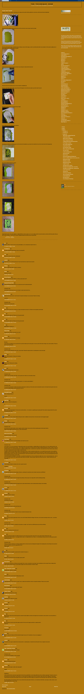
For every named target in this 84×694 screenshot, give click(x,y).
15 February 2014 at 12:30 (10, 651)
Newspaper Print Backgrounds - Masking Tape (71, 168)
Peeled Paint (63, 95)
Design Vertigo (6, 330)
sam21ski (5, 260)
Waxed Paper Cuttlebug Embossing (69, 135)
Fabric (62, 78)
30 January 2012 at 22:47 (9, 339)
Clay (62, 64)
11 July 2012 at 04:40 (8, 559)
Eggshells (62, 76)
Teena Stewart (6, 439)
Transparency (63, 119)
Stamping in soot (64, 110)
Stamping (62, 108)
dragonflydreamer (7, 294)
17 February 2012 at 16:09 (10, 442)
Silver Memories (7, 585)
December (65, 131)
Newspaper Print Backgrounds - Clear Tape (70, 166)
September (65, 132)
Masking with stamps (64, 91)
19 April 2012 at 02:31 (9, 539)
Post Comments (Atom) (11, 688)
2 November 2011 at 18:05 (10, 280)
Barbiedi (5, 659)
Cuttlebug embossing (64, 72)
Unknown (6, 265)
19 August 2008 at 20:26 (9, 257)
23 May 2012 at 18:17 (8, 547)
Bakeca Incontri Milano (8, 433)
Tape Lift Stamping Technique (66, 112)
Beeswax (62, 60)
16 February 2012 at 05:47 (10, 418)
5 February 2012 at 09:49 (10, 346)
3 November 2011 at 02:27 (10, 291)
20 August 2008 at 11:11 (9, 263)
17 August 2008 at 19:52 (9, 251)
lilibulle (5, 271)
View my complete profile (69, 186)
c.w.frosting (6, 462)
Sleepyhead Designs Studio (9, 282)
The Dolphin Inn (7, 248)
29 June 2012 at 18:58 (9, 553)
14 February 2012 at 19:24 (10, 382)
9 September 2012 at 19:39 (10, 571)
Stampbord (63, 107)
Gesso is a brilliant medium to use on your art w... (71, 157)
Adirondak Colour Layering (67, 165)
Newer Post (4, 686)
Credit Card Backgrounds (65, 69)
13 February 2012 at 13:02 (10, 358)
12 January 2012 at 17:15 (9, 333)
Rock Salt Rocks (64, 102)
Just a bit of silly (66, 150)
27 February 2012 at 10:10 (10, 490)
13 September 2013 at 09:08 (10, 630)
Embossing (63, 77)
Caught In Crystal (66, 163)
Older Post (56, 686)
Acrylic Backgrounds (66, 175)
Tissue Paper (63, 115)
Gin (5, 550)
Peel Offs (62, 94)
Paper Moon (6, 400)
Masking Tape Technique (65, 89)
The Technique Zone (42, 4)
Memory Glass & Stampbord (68, 138)
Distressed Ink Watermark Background (69, 156)
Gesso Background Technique (68, 178)
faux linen (62, 81)
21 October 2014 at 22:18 (10, 657)
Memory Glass (63, 93)
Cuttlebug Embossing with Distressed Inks (70, 141)
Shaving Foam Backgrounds (66, 103)
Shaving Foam (65, 171)
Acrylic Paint (7, 237)
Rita (5, 620)
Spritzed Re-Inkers (64, 106)
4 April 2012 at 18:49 (8, 520)
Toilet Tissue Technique (65, 116)
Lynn (5, 534)
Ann (5, 243)
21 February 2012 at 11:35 (10, 473)
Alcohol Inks (63, 57)
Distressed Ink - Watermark (65, 73)
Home (30, 686)
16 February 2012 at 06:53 (10, 430)
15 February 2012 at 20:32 (10, 397)
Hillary (5, 574)
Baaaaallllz (6, 408)
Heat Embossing (64, 85)
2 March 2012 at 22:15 (9, 496)
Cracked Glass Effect (64, 68)
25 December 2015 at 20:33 (10, 670)
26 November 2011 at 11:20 (10, 305)
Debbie (5, 354)
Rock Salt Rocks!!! (66, 177)
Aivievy (5, 633)
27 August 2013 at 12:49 (9, 618)
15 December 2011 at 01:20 (10, 316)
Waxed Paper (63, 121)
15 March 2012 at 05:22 (9, 507)
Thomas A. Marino (7, 591)
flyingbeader (6, 470)
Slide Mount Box (64, 104)
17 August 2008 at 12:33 (9, 246)
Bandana (62, 59)
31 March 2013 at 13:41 (9, 605)
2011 (63, 126)
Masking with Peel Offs (67, 162)
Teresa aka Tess (7, 561)
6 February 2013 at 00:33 (10, 594)
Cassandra (6, 415)
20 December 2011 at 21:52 (10, 328)
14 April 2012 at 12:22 (9, 531)
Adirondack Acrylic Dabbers (66, 56)
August (64, 134)
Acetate (62, 52)
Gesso (62, 82)
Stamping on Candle (66, 160)
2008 (63, 129)
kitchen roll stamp (64, 86)
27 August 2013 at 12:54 (9, 625)
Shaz (5, 254)
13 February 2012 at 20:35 (10, 371)
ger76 (5, 368)
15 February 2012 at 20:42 (10, 405)
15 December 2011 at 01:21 (10, 322)
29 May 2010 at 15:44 (8, 274)
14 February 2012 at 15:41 (10, 377)
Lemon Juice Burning (66, 169)
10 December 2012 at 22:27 (10, 588)
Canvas (62, 61)
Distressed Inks (63, 74)
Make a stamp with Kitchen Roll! (68, 148)
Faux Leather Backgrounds (67, 144)
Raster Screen (65, 154)
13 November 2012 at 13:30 (10, 577)
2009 (63, 128)
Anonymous (6, 627)
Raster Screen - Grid (64, 98)
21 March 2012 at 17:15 (9, 513)
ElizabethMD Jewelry (7, 392)
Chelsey (5, 487)
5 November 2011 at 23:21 (10, 299)
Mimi (5, 528)
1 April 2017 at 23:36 (8, 682)
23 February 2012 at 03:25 (10, 479)
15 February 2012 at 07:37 (10, 389)
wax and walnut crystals (65, 120)
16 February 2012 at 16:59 (10, 436)
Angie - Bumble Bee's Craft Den (9, 568)
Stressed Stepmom (7, 277)
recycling (62, 99)
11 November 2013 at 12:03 (10, 637)
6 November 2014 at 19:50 (10, 662)
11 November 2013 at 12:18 (10, 645)
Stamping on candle (64, 111)
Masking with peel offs (65, 90)
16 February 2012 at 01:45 (10, 412)
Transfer (12, 237)
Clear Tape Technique (64, 65)
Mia (5, 313)
